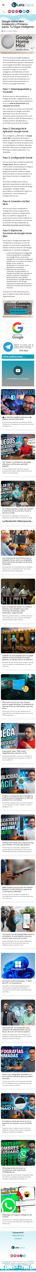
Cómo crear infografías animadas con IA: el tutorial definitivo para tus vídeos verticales (17, 1076)
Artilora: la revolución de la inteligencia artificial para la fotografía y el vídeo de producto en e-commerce (17, 798)
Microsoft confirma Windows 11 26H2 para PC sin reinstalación (17, 982)
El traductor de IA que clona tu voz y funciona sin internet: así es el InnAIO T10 (17, 1123)
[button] (3, 4)
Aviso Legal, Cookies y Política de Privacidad (18, 1266)
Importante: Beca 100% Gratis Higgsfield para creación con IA (14, 752)
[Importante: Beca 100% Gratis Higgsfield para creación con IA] (18, 736)
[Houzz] (27, 11)
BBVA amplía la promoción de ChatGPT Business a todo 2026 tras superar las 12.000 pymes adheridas (17, 889)
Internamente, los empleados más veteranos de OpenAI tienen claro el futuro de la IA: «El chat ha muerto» (16, 1030)
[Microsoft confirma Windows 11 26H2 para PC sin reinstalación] (18, 966)
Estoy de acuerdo (18, 311)
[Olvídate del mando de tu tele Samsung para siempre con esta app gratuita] (18, 828)
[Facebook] (13, 11)
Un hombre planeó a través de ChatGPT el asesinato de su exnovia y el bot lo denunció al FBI (17, 511)
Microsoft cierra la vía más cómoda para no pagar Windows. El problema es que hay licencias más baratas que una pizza (18, 705)
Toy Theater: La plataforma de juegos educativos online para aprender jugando (16, 464)
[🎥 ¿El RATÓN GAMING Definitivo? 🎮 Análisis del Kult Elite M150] (18, 402)
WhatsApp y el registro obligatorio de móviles (17, 1216)
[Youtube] (9, 11)
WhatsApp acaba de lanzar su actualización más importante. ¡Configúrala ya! (14, 1170)
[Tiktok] (20, 11)
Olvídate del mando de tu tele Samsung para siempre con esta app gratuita (17, 844)
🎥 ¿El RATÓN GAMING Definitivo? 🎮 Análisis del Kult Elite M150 (16, 418)
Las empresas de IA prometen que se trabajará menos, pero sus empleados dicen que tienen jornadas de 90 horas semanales (17, 561)
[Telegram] (24, 11)
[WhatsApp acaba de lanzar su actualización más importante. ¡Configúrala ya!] (18, 1153)
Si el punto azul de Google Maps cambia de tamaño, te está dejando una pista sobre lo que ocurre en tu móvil (18, 936)
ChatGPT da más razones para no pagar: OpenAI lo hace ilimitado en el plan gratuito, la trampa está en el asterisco (18, 657)
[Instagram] (16, 11)
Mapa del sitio (18, 1235)
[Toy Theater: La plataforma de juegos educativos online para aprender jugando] (18, 447)
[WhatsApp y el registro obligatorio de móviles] (18, 1200)
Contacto (18, 1238)
